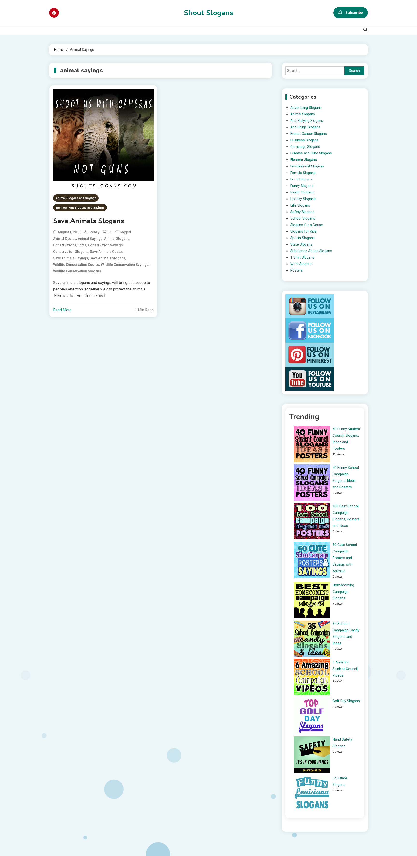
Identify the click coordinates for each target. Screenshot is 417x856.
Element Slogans (303, 160)
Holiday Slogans (303, 199)
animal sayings (90, 239)
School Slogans (302, 218)
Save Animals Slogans (88, 221)
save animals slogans (107, 258)
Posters (296, 270)
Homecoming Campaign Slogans (343, 591)
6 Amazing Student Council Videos (345, 668)
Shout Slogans (208, 13)
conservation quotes (69, 245)
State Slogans (301, 244)
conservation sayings (105, 245)
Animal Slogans (302, 114)
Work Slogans (301, 264)
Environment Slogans (307, 166)
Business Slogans (304, 140)
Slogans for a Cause (306, 225)
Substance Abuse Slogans (311, 251)
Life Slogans (300, 205)
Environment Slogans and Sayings (80, 207)
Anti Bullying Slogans (306, 120)
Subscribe (354, 12)
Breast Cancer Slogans (308, 133)
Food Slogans (301, 179)
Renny (94, 232)
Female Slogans (303, 173)
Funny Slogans (301, 186)
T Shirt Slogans (302, 257)
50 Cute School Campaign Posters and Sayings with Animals (345, 558)
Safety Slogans (302, 212)
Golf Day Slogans (346, 701)
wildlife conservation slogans (77, 271)
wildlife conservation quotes (76, 265)
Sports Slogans (302, 238)
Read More (62, 310)
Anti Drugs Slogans (305, 127)
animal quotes (64, 239)
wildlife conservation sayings (124, 265)
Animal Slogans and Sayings (76, 198)
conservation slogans (70, 252)
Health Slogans (302, 192)
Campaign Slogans (305, 147)
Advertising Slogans (306, 107)
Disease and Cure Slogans (311, 153)
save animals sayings (70, 258)
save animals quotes (107, 252)
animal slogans (116, 239)
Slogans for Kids (303, 231)
